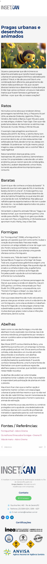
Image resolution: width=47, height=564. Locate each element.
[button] (23, 498)
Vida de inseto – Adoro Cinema (14, 439)
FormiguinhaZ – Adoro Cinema (14, 431)
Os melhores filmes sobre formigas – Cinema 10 (21, 435)
